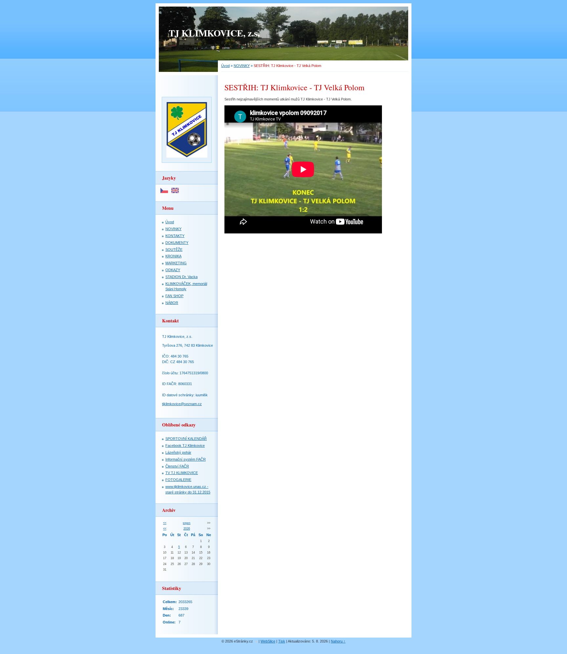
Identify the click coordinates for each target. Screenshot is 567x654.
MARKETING (176, 263)
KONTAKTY (174, 236)
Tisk (281, 641)
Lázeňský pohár (178, 452)
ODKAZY (172, 270)
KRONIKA (173, 256)
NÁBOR (171, 303)
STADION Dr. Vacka (181, 277)
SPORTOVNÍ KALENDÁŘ (186, 439)
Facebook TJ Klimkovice (185, 445)
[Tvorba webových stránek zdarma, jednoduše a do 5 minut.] (256, 641)
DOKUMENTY (176, 243)
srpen (186, 523)
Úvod (225, 66)
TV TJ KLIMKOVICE (181, 473)
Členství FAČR (177, 466)
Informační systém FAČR (185, 459)
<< (164, 523)
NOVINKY (242, 66)
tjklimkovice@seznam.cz (182, 404)
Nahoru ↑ (338, 641)
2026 (186, 528)
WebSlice (268, 641)
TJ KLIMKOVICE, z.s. (214, 33)
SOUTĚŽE (173, 249)
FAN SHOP (174, 296)
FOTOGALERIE (178, 480)
